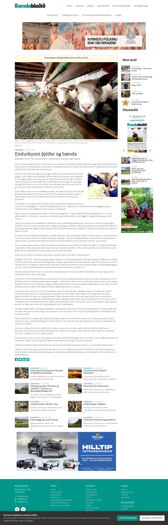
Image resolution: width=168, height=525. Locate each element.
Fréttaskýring (55, 497)
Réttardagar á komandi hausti (141, 69)
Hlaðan (123, 490)
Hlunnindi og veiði (92, 508)
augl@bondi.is (22, 502)
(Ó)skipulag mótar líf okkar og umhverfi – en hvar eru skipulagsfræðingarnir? (44, 388)
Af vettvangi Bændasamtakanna (97, 15)
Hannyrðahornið (92, 495)
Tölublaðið (130, 110)
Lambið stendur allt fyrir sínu (44, 404)
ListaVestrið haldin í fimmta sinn (140, 103)
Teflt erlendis (137, 93)
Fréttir (69, 6)
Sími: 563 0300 (23, 496)
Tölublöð (124, 495)
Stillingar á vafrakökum (152, 518)
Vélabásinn (90, 511)
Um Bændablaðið (127, 506)
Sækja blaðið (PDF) (137, 120)
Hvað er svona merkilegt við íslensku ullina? (141, 78)
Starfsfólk (124, 509)
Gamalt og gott (55, 492)
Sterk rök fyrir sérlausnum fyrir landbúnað (138, 171)
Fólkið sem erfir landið (94, 500)
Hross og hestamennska (59, 503)
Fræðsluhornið (55, 495)
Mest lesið (129, 60)
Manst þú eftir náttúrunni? (96, 386)
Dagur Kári (136, 85)
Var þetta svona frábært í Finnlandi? (95, 371)
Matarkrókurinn (91, 492)
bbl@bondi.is (22, 499)
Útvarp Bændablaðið (121, 6)
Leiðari (118, 15)
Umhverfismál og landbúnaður (61, 500)
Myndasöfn (125, 497)
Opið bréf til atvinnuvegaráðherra (99, 419)
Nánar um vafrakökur (26, 521)
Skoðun (90, 6)
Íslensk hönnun (91, 490)
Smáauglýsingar (140, 6)
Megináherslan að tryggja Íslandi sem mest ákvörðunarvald (142, 160)
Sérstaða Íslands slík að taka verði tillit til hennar (141, 181)
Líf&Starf (79, 6)
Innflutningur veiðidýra (94, 404)
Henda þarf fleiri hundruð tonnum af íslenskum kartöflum (46, 371)
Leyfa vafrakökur (127, 518)
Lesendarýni (52, 15)
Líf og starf (89, 503)
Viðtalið (88, 505)
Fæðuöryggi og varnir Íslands (44, 419)
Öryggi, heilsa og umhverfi (60, 505)
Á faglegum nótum (70, 15)
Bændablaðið (103, 6)
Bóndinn (89, 497)
